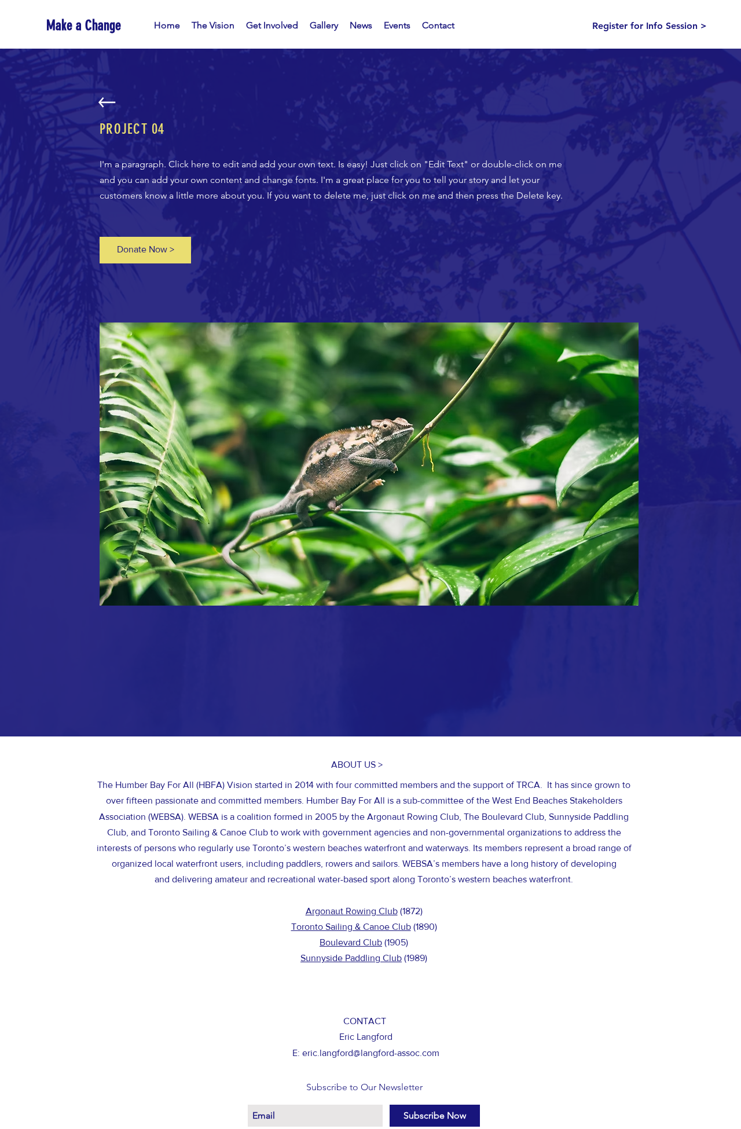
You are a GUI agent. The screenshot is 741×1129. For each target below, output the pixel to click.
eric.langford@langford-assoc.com (370, 1053)
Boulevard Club (351, 942)
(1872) (410, 911)
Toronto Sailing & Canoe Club (351, 927)
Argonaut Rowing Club (352, 911)
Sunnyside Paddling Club (351, 958)
